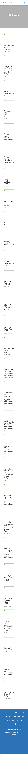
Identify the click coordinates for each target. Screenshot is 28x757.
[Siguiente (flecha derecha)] (1, 756)
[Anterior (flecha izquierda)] (0, 756)
